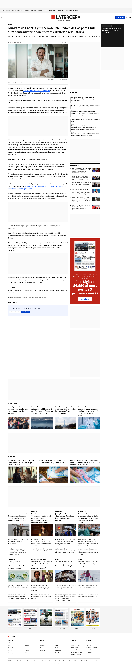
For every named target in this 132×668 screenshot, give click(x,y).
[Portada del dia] (84, 270)
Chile (9, 511)
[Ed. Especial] (61, 626)
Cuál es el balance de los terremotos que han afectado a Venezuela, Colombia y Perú (65, 564)
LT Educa (75, 10)
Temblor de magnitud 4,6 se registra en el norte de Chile (85, 120)
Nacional (13, 10)
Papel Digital (68, 10)
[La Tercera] (15, 626)
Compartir (11, 82)
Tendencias (58, 511)
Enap (19, 297)
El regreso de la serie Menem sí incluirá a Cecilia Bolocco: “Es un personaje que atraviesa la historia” (41, 565)
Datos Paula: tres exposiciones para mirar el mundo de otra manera (88, 586)
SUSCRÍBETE (85, 299)
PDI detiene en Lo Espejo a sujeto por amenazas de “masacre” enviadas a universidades (85, 106)
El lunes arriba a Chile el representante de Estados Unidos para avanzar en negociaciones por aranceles (41, 542)
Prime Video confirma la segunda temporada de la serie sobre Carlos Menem (41, 596)
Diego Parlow (35, 297)
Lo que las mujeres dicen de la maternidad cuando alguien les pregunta (88, 564)
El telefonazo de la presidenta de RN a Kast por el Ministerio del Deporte (81, 183)
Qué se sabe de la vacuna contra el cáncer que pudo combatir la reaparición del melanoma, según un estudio (88, 411)
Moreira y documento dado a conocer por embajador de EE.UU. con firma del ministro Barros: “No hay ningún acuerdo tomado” (83, 127)
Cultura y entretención (38, 559)
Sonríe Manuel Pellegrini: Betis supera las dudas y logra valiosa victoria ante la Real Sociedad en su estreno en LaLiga (88, 542)
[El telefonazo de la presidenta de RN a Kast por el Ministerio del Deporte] (96, 184)
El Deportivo (34, 10)
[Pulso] (30, 626)
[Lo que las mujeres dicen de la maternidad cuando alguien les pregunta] (89, 576)
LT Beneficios (59, 10)
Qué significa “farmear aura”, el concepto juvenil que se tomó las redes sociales (18, 410)
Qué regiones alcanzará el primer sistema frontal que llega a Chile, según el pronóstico (64, 517)
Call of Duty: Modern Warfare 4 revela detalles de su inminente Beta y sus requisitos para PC (18, 587)
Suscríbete (25, 312)
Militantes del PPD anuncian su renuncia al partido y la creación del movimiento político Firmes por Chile (81, 177)
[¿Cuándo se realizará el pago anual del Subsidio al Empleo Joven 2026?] (53, 475)
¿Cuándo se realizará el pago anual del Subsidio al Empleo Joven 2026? (52, 462)
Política (8, 10)
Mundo (40, 10)
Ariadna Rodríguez (15, 42)
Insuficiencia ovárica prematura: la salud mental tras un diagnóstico (88, 595)
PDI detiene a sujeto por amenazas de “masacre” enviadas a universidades (18, 541)
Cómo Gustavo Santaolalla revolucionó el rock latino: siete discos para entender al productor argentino (41, 588)
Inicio (3, 10)
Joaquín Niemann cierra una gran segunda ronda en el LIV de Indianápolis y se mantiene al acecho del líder (88, 551)
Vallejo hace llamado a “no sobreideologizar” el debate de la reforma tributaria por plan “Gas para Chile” (37, 291)
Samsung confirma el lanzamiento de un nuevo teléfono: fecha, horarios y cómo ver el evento (17, 565)
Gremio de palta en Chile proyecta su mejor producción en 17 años (41, 550)
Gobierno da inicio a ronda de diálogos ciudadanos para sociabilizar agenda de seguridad (85, 134)
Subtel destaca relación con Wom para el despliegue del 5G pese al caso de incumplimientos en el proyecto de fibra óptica (41, 518)
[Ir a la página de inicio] (66, 17)
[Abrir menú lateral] (2, 17)
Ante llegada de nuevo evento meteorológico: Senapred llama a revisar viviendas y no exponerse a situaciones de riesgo (85, 113)
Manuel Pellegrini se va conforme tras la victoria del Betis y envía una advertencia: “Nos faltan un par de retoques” (88, 518)
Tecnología (26, 10)
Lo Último (52, 10)
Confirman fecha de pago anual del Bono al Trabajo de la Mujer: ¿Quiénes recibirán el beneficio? (85, 463)
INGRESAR (128, 17)
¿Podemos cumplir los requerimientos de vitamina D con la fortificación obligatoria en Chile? (65, 551)
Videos (45, 10)
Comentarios (20, 82)
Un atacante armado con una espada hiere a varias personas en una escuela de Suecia (65, 587)
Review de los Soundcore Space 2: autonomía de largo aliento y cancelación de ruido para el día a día (18, 596)
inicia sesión (15, 312)
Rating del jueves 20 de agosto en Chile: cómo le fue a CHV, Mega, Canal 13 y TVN (21, 463)
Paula (80, 559)
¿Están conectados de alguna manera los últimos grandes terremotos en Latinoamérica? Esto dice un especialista (65, 542)
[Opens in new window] (46, 626)
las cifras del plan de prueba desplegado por (36, 90)
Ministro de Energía (26, 297)
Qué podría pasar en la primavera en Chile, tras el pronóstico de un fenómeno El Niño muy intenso (42, 410)
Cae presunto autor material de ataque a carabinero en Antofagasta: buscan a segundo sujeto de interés (84, 99)
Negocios (19, 10)
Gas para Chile (42, 297)
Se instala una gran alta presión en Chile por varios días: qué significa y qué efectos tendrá (65, 410)
